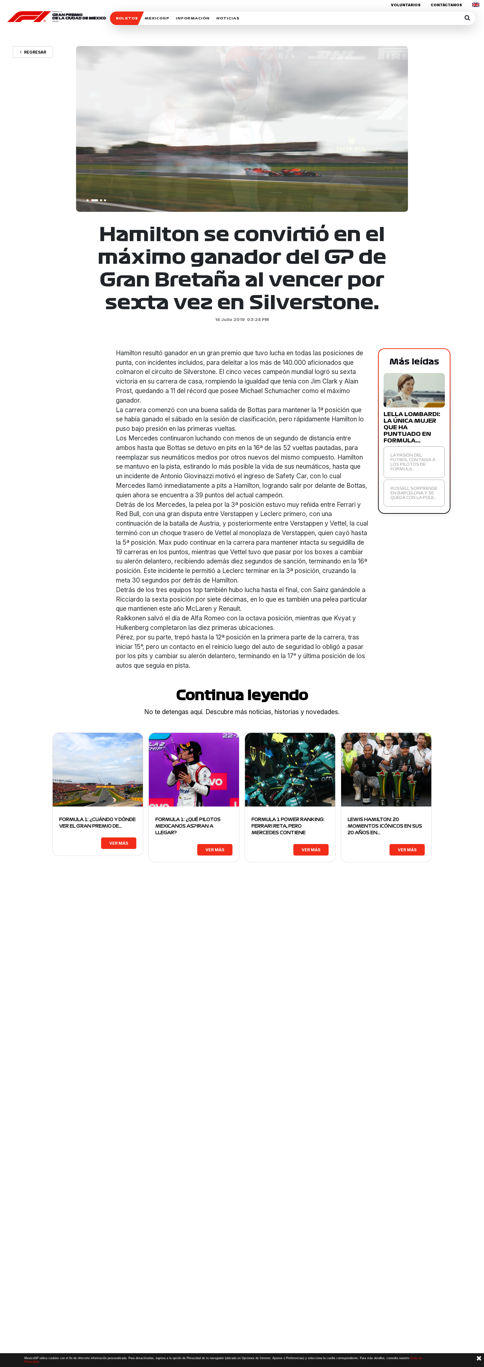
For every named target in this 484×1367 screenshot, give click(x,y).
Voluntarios (405, 5)
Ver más (118, 843)
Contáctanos (446, 5)
